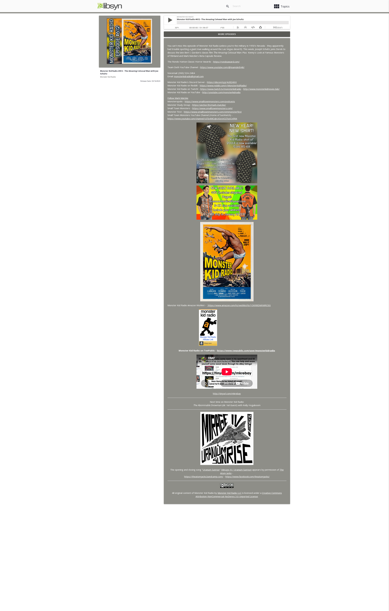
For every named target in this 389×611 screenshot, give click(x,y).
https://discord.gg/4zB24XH (222, 82)
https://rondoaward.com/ (226, 61)
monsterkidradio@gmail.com (189, 76)
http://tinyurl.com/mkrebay (227, 393)
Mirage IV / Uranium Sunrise (236, 469)
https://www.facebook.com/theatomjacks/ (247, 476)
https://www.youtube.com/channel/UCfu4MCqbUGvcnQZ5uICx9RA (202, 118)
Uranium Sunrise (211, 469)
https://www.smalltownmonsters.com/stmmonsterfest (213, 111)
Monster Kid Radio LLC (229, 492)
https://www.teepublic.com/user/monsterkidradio (246, 350)
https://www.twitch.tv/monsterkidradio (220, 88)
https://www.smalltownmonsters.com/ (212, 108)
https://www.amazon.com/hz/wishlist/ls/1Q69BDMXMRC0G (239, 305)
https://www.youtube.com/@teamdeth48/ (222, 67)
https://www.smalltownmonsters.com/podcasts (210, 101)
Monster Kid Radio (108, 77)
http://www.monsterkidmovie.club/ (261, 88)
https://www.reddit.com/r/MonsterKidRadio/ (223, 85)
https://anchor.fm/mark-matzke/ (209, 104)
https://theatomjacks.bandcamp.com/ (203, 476)
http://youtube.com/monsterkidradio (221, 92)
